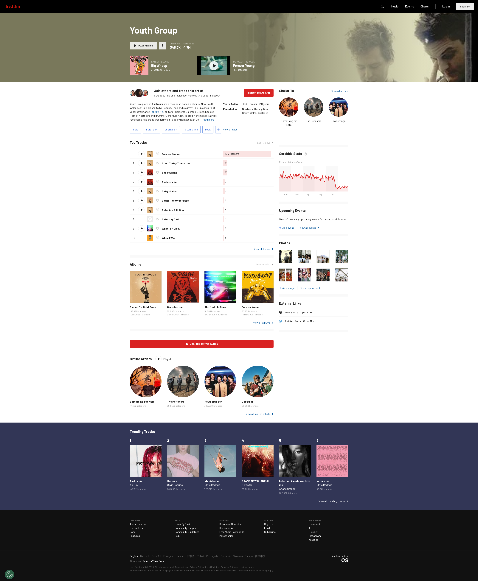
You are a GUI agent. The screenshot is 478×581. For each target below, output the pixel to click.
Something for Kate (142, 401)
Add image (288, 287)
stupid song (212, 480)
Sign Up (465, 6)
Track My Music (183, 524)
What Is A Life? (171, 228)
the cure (172, 480)
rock (208, 129)
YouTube (313, 539)
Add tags (218, 129)
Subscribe (270, 531)
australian (171, 129)
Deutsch (144, 556)
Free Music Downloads (231, 531)
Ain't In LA (136, 480)
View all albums (261, 322)
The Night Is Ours (215, 307)
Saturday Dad (170, 219)
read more (208, 119)
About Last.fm (138, 524)
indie (135, 129)
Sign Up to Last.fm (258, 92)
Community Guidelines (187, 531)
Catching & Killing (173, 209)
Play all (163, 142)
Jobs (133, 531)
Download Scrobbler (230, 524)
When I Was (169, 237)
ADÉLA (134, 484)
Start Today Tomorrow (176, 163)
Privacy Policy (197, 567)
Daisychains (169, 191)
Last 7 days (263, 142)
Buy (136, 297)
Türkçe (249, 556)
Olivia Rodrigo (175, 484)
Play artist (145, 45)
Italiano (180, 556)
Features (135, 535)
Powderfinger (338, 120)
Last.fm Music (247, 567)
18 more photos (309, 287)
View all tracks (262, 248)
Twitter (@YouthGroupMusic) (301, 321)
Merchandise (226, 535)
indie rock (151, 129)
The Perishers (313, 120)
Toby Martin (156, 111)
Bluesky (313, 531)
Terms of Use (182, 567)
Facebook (314, 524)
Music (394, 6)
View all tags (230, 129)
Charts (424, 6)
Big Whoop (159, 65)
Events (409, 6)
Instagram (315, 535)
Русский (226, 556)
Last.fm (17, 6)
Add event (288, 227)
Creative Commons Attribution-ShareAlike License (219, 570)
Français (168, 556)
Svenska (238, 556)
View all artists (339, 91)
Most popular (262, 264)
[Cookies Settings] (9, 574)
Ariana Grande (287, 488)
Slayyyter (247, 484)
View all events (307, 227)
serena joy (322, 480)
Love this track (158, 154)
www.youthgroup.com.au (299, 312)
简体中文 (260, 556)
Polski (200, 556)
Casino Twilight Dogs (143, 307)
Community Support (186, 527)
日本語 (191, 556)
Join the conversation (204, 343)
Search (382, 6)
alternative (191, 129)
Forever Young (243, 65)
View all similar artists (258, 413)
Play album (139, 65)
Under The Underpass (175, 200)
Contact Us (136, 527)
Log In (446, 6)
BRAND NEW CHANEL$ (255, 480)
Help (177, 535)
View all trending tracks (332, 501)
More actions (162, 45)
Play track (141, 154)
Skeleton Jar (170, 181)
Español (156, 556)
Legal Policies (212, 567)
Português (212, 556)
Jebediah (248, 401)
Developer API (227, 527)
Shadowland (169, 172)
